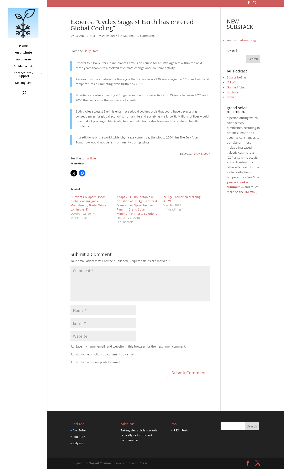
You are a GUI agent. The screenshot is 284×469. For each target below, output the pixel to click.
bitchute (232, 92)
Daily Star (90, 51)
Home (23, 46)
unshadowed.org (244, 40)
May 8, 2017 (202, 154)
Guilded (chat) (23, 66)
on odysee (23, 59)
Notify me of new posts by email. (98, 362)
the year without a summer (243, 182)
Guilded (232, 87)
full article (89, 158)
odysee (232, 97)
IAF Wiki (232, 82)
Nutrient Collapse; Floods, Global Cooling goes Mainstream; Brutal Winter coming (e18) (89, 203)
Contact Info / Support (23, 75)
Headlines (127, 36)
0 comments (146, 36)
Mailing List (23, 83)
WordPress (139, 463)
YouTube (79, 430)
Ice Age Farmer (85, 36)
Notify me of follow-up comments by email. (105, 354)
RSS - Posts (181, 430)
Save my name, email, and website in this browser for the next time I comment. (130, 346)
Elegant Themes (100, 463)
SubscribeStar (236, 77)
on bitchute (23, 52)
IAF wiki (250, 192)
